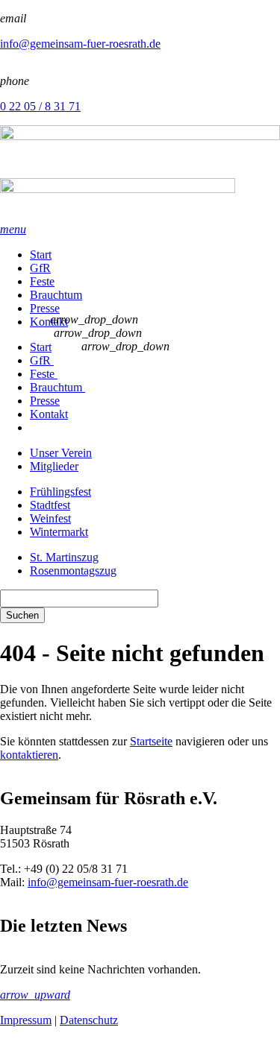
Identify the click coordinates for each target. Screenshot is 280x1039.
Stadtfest (50, 505)
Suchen (22, 615)
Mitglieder (54, 466)
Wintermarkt (59, 531)
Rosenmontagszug (73, 570)
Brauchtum (56, 294)
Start (41, 254)
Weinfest (50, 518)
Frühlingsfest (60, 491)
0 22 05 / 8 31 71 (40, 106)
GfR (40, 268)
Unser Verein (61, 452)
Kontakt (49, 321)
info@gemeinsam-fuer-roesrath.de (80, 43)
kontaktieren (29, 754)
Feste (42, 281)
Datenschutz (89, 1020)
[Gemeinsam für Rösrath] (140, 174)
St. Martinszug (64, 557)
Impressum (26, 1020)
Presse (45, 308)
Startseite (151, 741)
